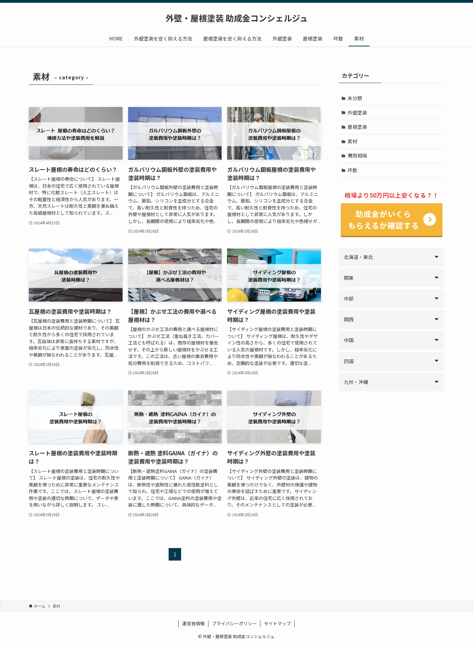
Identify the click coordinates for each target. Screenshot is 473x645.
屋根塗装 (357, 126)
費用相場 (357, 155)
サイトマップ (277, 623)
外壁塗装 (357, 112)
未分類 (355, 98)
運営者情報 (193, 623)
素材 (352, 141)
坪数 (352, 170)
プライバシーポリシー (234, 623)
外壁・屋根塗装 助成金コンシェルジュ (237, 18)
